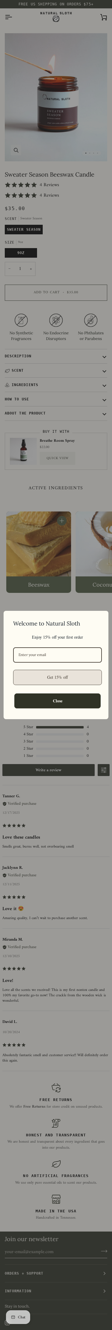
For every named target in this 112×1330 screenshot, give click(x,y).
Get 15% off (57, 677)
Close (57, 701)
